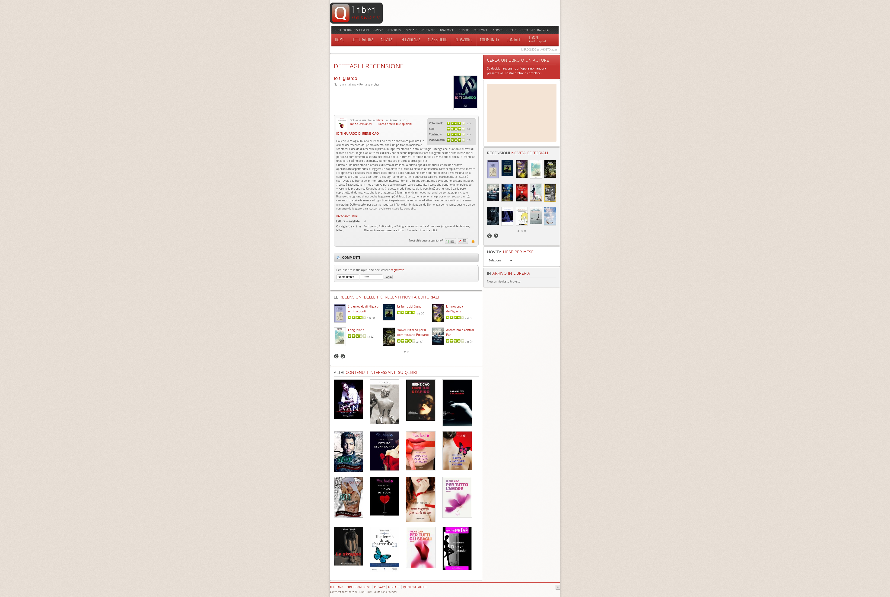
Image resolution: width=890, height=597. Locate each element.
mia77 (379, 120)
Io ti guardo (345, 78)
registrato (397, 270)
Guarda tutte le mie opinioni (394, 124)
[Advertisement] (521, 113)
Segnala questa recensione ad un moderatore (473, 241)
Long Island (356, 330)
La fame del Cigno (409, 306)
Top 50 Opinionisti (361, 124)
